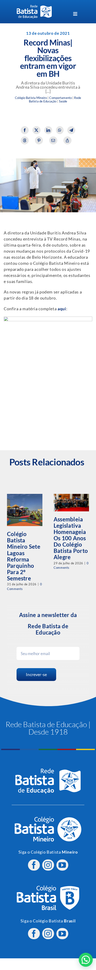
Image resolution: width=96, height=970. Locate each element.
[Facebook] (25, 130)
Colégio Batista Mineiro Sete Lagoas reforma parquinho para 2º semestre (23, 555)
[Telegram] (71, 130)
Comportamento (60, 98)
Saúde (63, 101)
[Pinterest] (39, 140)
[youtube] (62, 865)
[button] (86, 960)
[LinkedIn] (48, 130)
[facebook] (34, 865)
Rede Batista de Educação (55, 99)
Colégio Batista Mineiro (31, 98)
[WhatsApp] (60, 130)
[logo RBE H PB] (34, 6)
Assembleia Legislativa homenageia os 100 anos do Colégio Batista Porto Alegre (71, 538)
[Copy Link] (67, 140)
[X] (36, 130)
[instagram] (48, 865)
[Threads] (25, 140)
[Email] (53, 140)
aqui (62, 308)
